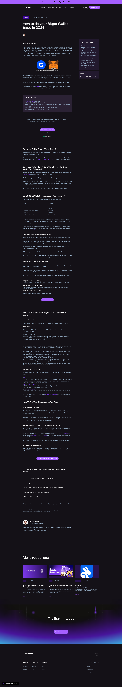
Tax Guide (34, 666)
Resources (72, 7)
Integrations (42, 7)
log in (33, 101)
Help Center (34, 672)
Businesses (59, 7)
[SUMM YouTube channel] (91, 662)
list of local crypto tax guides (45, 159)
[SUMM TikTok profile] (98, 662)
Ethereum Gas (26, 174)
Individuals (25, 669)
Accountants (51, 7)
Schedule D (44, 435)
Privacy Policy (90, 666)
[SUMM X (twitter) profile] (88, 662)
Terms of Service (90, 669)
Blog (33, 669)
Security (89, 672)
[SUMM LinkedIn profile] (95, 662)
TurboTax (66, 433)
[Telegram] (93, 76)
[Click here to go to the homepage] (27, 7)
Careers (43, 669)
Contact (43, 672)
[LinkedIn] (87, 76)
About (43, 666)
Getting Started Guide (51, 394)
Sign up (28, 101)
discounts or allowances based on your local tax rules (41, 229)
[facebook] (81, 76)
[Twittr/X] (84, 76)
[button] (47, 478)
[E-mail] (96, 76)
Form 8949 (35, 435)
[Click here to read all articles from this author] (47, 525)
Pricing (65, 7)
